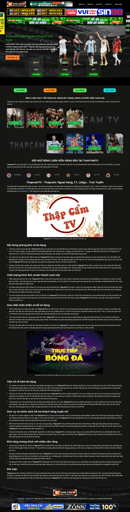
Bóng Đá (81, 4)
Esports (99, 4)
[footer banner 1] (38, 506)
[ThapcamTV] (16, 4)
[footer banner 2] (92, 506)
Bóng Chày (118, 4)
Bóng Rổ (90, 4)
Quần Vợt (108, 4)
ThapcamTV (24, 191)
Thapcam (20, 498)
